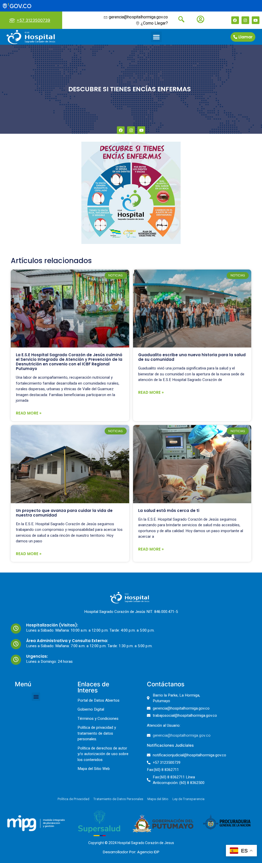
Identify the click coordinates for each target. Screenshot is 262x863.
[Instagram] (245, 20)
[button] (156, 36)
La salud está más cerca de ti (168, 510)
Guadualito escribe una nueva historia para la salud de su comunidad (192, 357)
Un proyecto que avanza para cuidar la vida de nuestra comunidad (64, 513)
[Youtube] (255, 20)
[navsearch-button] (179, 20)
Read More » (28, 413)
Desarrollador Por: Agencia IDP (131, 852)
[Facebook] (235, 20)
